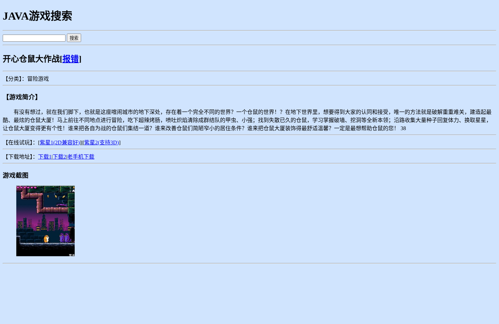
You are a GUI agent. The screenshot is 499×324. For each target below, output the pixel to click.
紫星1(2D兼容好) (60, 142)
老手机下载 (80, 157)
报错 (70, 59)
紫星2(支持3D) (101, 142)
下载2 (59, 157)
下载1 (45, 157)
